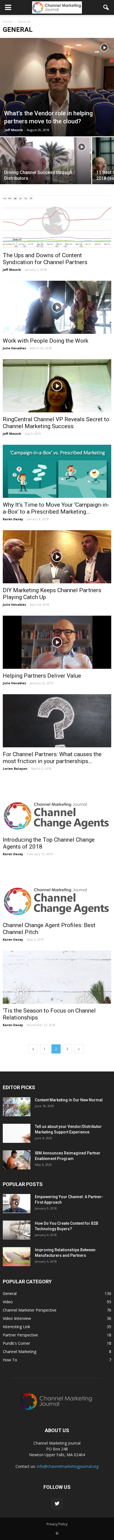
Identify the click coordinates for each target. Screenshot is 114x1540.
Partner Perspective (20, 1335)
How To (10, 1359)
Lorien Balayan (15, 768)
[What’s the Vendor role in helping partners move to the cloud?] (57, 87)
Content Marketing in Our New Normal (69, 1100)
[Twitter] (57, 1503)
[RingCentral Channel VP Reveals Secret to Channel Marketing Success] (57, 385)
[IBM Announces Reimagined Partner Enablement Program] (16, 1159)
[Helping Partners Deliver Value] (57, 642)
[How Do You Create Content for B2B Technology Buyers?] (16, 1230)
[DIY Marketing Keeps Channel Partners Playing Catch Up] (57, 556)
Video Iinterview (17, 1318)
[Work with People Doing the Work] (57, 307)
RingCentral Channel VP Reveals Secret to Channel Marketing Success (56, 423)
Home (7, 21)
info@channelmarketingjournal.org (68, 1466)
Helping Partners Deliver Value (42, 675)
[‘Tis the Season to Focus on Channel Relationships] (57, 977)
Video (8, 1301)
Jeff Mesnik (14, 130)
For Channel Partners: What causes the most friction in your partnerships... (52, 757)
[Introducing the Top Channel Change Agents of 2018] (57, 806)
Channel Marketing (19, 1351)
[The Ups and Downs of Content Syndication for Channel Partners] (57, 221)
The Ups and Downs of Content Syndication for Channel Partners (45, 259)
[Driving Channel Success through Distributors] (45, 171)
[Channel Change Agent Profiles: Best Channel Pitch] (57, 891)
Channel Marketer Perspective (29, 1310)
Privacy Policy (57, 1524)
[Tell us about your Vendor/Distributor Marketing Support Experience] (16, 1133)
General (10, 1293)
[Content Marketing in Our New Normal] (16, 1106)
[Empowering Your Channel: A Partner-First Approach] (16, 1203)
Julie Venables (14, 348)
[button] (106, 7)
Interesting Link (16, 1326)
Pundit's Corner (16, 1343)
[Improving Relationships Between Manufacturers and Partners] (16, 1256)
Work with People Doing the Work (45, 340)
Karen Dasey (13, 519)
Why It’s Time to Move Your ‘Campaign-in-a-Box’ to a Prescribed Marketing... (56, 508)
